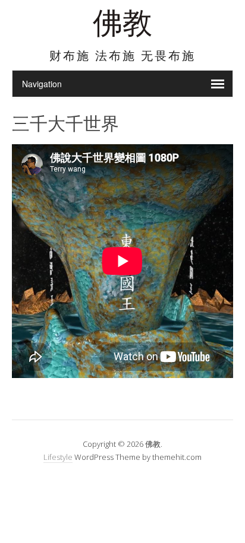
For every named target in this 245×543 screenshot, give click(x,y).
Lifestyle (58, 457)
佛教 (122, 26)
